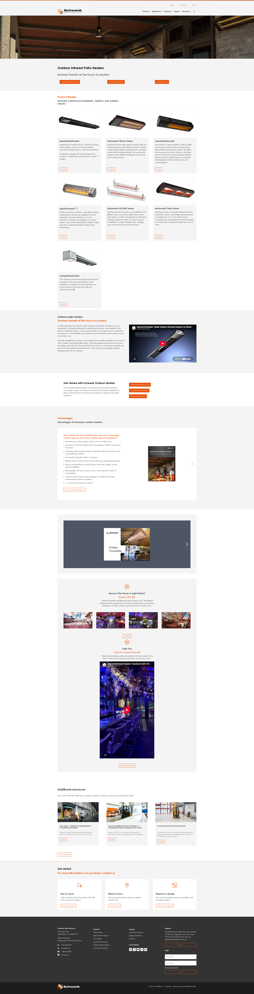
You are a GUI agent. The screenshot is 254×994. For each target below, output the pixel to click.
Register (181, 945)
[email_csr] (65, 955)
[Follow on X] (141, 949)
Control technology (100, 942)
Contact (183, 5)
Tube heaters (98, 932)
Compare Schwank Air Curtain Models (171, 826)
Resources (186, 11)
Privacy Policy (178, 986)
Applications (156, 11)
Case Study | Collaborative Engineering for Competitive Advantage (75, 827)
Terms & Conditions (156, 986)
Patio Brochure (162, 82)
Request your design (165, 906)
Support (176, 11)
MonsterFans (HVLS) (100, 948)
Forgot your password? (171, 967)
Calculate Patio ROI (116, 82)
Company (167, 11)
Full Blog (127, 636)
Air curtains (97, 939)
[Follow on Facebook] (134, 949)
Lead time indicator (136, 932)
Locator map (114, 906)
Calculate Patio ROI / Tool (140, 385)
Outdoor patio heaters (101, 945)
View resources (64, 854)
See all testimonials (127, 765)
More (63, 169)
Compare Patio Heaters (69, 82)
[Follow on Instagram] (145, 949)
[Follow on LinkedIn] (130, 949)
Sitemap (168, 986)
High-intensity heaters (101, 936)
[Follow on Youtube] (138, 949)
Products (146, 11)
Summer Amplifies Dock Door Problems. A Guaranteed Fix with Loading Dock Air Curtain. (125, 827)
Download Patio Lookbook (74, 490)
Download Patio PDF (138, 396)
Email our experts (68, 906)
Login (172, 5)
